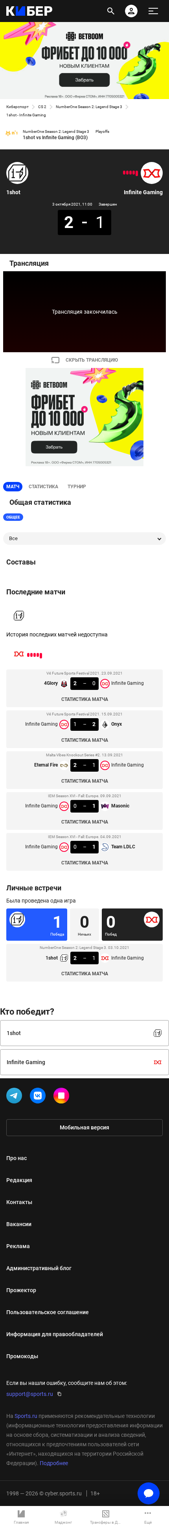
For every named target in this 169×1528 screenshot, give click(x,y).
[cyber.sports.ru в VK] (39, 1097)
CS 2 (42, 107)
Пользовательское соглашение (47, 1312)
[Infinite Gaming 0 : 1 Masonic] (127, 173)
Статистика (43, 486)
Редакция (19, 1180)
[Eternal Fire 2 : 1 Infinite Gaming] (130, 173)
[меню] (153, 11)
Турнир (77, 486)
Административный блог (39, 1268)
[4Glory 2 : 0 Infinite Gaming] (137, 173)
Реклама (18, 1246)
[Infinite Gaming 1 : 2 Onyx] (133, 173)
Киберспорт (17, 107)
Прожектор (21, 1290)
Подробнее (54, 1463)
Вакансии (18, 1224)
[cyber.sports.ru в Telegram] (15, 1097)
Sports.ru (26, 1416)
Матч (12, 486)
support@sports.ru (29, 1394)
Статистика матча (84, 699)
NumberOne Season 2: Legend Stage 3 (89, 107)
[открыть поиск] (110, 11)
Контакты (19, 1202)
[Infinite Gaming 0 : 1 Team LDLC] (124, 173)
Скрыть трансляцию (92, 360)
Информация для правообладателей (54, 1334)
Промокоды (22, 1356)
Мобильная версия (84, 1127)
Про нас (16, 1158)
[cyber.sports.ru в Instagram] (62, 1097)
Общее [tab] (13, 517)
